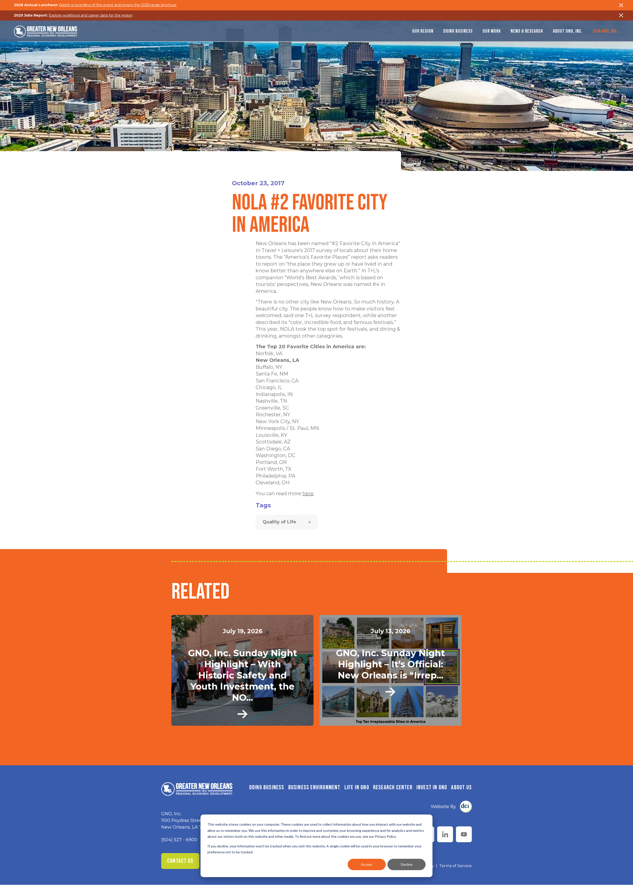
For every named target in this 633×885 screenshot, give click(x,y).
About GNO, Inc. (568, 31)
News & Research (527, 31)
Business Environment (314, 787)
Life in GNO (356, 787)
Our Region (422, 31)
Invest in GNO (431, 787)
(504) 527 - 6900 (179, 839)
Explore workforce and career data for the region (91, 15)
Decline (406, 864)
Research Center (392, 787)
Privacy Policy (385, 836)
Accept (366, 864)
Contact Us (180, 860)
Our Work (492, 31)
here (308, 493)
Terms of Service (455, 865)
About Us (461, 787)
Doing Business (458, 31)
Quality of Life (279, 522)
